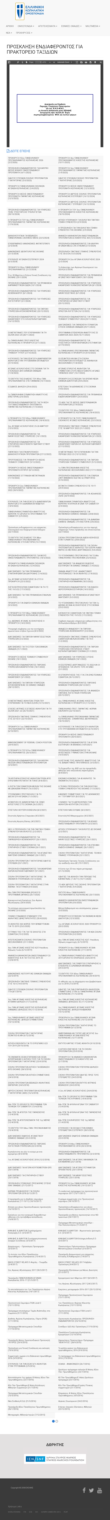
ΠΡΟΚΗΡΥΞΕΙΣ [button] (23, 32)
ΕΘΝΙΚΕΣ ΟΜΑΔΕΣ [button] (70, 26)
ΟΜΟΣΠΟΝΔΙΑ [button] (25, 26)
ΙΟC (36, 1512)
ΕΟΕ (30, 1512)
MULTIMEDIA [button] (92, 26)
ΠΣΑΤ (66, 1512)
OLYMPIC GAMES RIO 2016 (51, 1512)
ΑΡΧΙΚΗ (10, 26)
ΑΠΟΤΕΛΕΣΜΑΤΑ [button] (47, 26)
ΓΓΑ (24, 1512)
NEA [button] (8, 32)
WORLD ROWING (14, 1512)
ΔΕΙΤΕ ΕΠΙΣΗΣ (19, 151)
